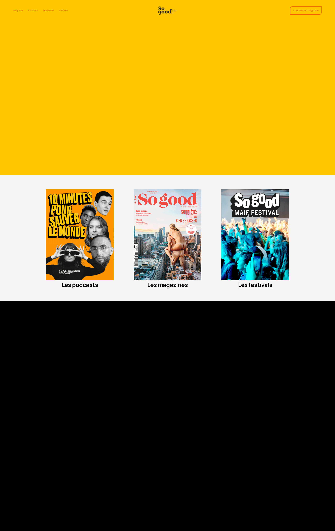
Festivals (63, 10)
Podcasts (33, 10)
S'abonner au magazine (306, 10)
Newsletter (48, 10)
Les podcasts (80, 285)
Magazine (18, 10)
